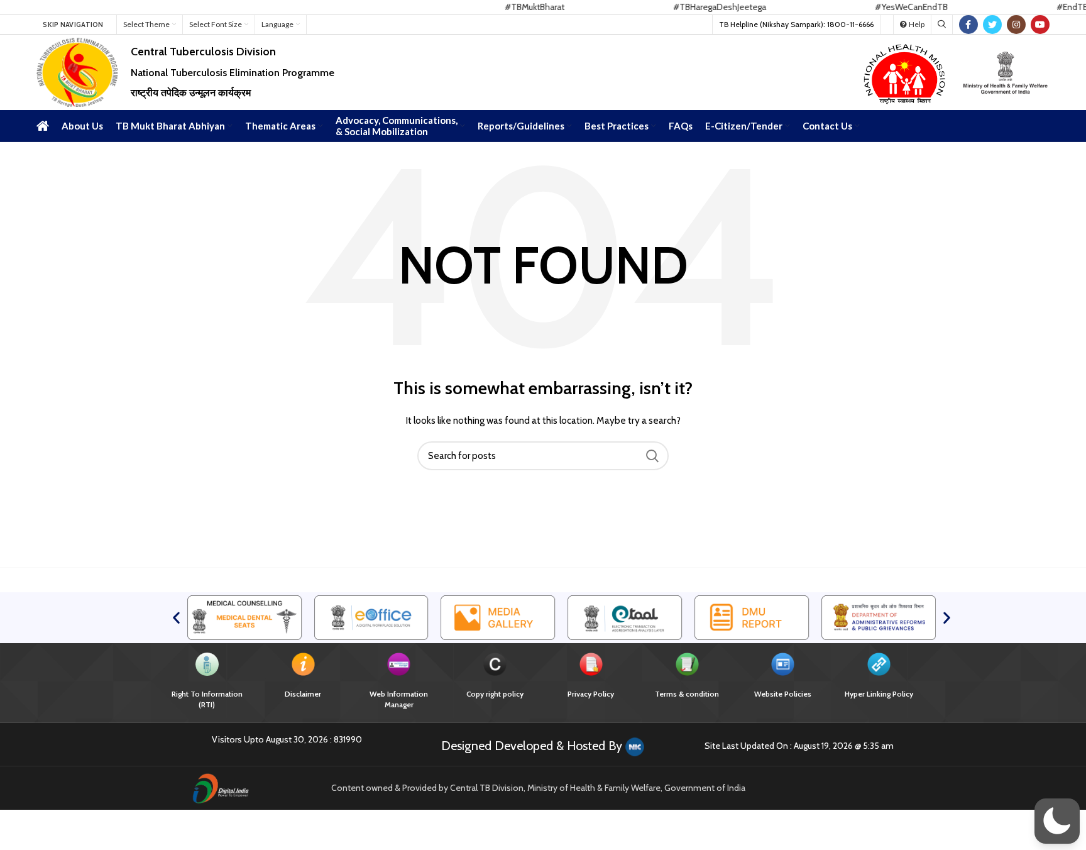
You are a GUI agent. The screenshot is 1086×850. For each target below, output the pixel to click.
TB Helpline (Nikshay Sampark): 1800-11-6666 (796, 24)
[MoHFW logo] (1006, 71)
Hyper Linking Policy (879, 693)
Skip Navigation (73, 24)
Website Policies (782, 693)
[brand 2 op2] (371, 616)
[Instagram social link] (1016, 24)
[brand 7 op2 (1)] (751, 616)
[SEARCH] (651, 455)
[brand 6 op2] (498, 616)
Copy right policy (495, 693)
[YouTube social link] (1040, 24)
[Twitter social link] (992, 24)
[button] (176, 618)
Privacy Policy (591, 693)
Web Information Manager (399, 699)
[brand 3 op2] (625, 616)
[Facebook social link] (968, 24)
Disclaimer (303, 693)
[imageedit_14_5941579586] (905, 71)
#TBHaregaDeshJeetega (693, 7)
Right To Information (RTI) (207, 699)
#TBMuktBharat (508, 7)
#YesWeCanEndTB (884, 7)
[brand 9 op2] (244, 616)
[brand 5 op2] (878, 616)
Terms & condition (687, 693)
